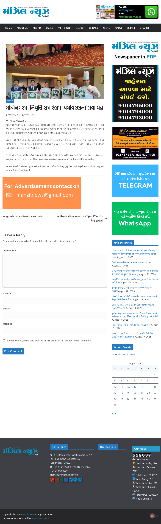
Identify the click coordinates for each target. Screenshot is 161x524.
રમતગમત (79, 27)
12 (128, 386)
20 (135, 392)
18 (121, 392)
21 (141, 392)
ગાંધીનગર (37, 27)
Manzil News (29, 114)
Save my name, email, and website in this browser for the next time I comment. (49, 340)
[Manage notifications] (152, 515)
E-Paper (144, 27)
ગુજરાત (118, 27)
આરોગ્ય (106, 27)
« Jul (114, 413)
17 (115, 392)
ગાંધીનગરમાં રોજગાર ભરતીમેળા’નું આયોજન (131, 324)
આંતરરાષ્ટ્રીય (64, 27)
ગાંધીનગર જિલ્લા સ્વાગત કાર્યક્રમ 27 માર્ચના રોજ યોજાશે (80, 219)
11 (121, 386)
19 (128, 392)
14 (141, 386)
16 (155, 386)
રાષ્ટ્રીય (49, 27)
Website (7, 324)
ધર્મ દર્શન (131, 27)
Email (7, 308)
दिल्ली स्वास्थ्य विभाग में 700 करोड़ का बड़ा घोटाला (131, 262)
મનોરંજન (93, 27)
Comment (9, 250)
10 (115, 386)
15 (148, 386)
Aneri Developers (40, 518)
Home (8, 27)
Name (7, 293)
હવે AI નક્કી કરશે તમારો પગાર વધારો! (24, 216)
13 (135, 386)
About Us (22, 27)
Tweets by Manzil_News (123, 354)
